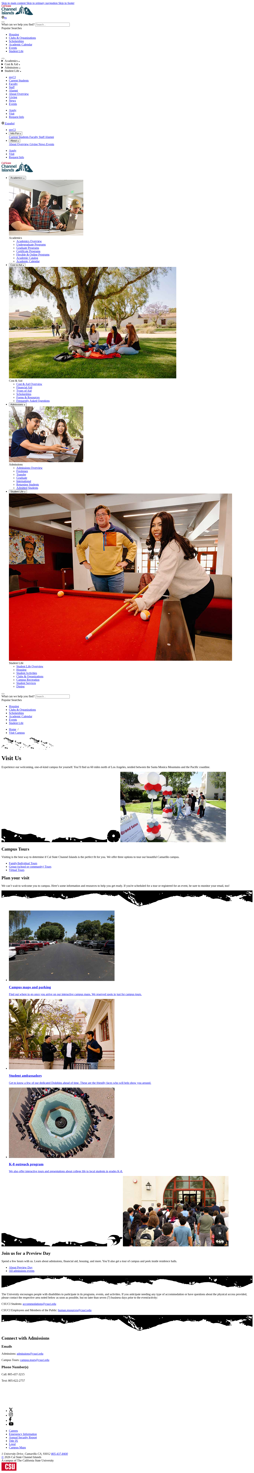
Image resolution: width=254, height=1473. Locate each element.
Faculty (13, 83)
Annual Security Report (23, 1437)
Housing (14, 34)
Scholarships (16, 41)
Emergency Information (23, 1434)
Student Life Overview (29, 666)
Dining (20, 686)
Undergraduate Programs (31, 244)
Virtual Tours (16, 870)
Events (13, 47)
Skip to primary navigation (42, 3)
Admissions (17, 404)
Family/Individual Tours (23, 863)
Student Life (16, 51)
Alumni (13, 90)
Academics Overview (29, 241)
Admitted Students (27, 487)
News (12, 100)
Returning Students (27, 484)
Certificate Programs (28, 251)
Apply (12, 110)
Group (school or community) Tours (30, 866)
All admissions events (21, 1270)
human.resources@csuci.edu (74, 1310)
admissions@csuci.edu (30, 1353)
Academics (16, 177)
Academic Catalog (27, 257)
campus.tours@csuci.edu (34, 1360)
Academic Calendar (20, 44)
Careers (13, 1430)
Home (12, 729)
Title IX (13, 1440)
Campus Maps (17, 1447)
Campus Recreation (27, 679)
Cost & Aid (16, 265)
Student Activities (26, 673)
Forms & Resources (28, 397)
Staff (12, 87)
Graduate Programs (27, 247)
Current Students (19, 80)
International (23, 481)
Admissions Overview (29, 467)
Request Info (16, 117)
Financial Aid (24, 387)
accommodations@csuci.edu (39, 1303)
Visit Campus (17, 732)
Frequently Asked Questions (33, 400)
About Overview (19, 93)
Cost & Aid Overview (29, 384)
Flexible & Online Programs (32, 254)
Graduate (21, 477)
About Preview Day (21, 1267)
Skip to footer (66, 3)
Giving (13, 97)
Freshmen (22, 471)
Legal (12, 1444)
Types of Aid (24, 390)
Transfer (21, 474)
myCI (12, 77)
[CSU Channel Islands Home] (17, 14)
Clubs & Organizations (22, 37)
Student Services (26, 683)
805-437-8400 (59, 1453)
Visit (11, 113)
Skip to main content (13, 3)
